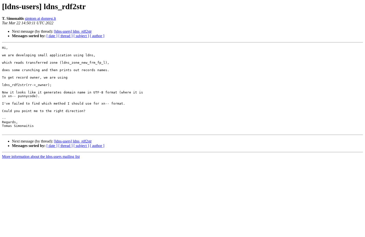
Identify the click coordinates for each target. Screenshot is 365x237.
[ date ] (51, 36)
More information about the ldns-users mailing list (41, 156)
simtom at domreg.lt (40, 18)
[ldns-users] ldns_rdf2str (73, 31)
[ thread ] (65, 36)
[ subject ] (81, 36)
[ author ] (97, 36)
